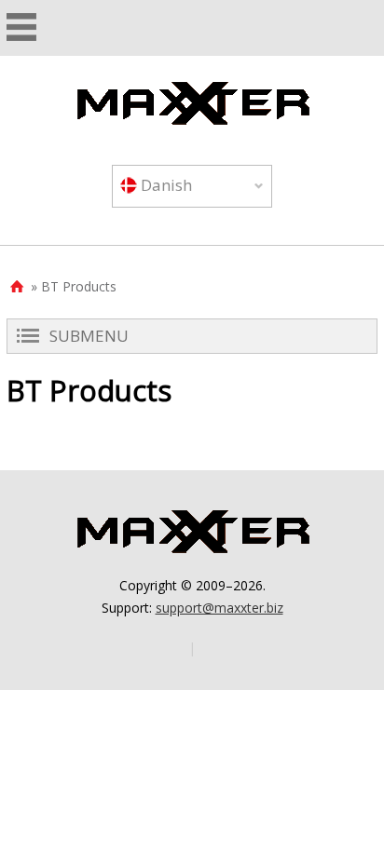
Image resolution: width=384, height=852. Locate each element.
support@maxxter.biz (219, 607)
